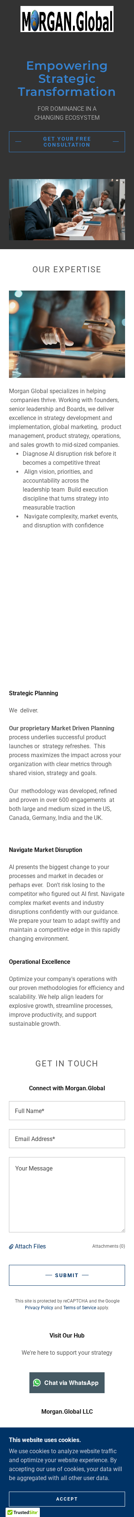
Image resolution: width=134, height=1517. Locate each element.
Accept (67, 1499)
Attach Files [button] (30, 1246)
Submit (67, 1275)
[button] (12, 1246)
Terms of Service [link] (79, 1307)
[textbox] (67, 1110)
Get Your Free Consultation (67, 142)
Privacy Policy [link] (39, 1307)
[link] (67, 19)
